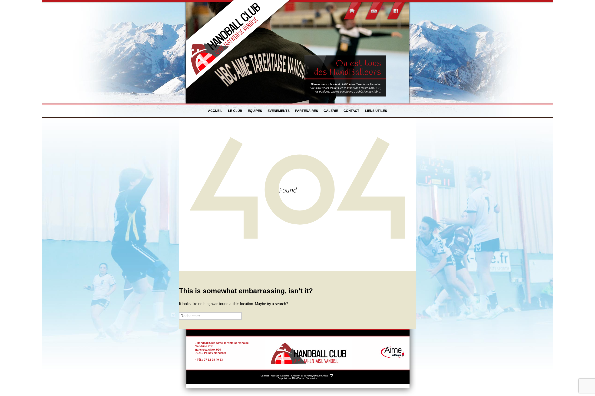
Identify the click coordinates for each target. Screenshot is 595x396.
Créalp (324, 375)
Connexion (311, 378)
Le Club (235, 111)
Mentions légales (280, 375)
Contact (351, 111)
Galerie (331, 111)
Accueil (215, 111)
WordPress (298, 378)
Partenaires (306, 111)
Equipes (255, 111)
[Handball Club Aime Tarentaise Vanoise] (238, 45)
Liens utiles (376, 111)
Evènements (279, 111)
